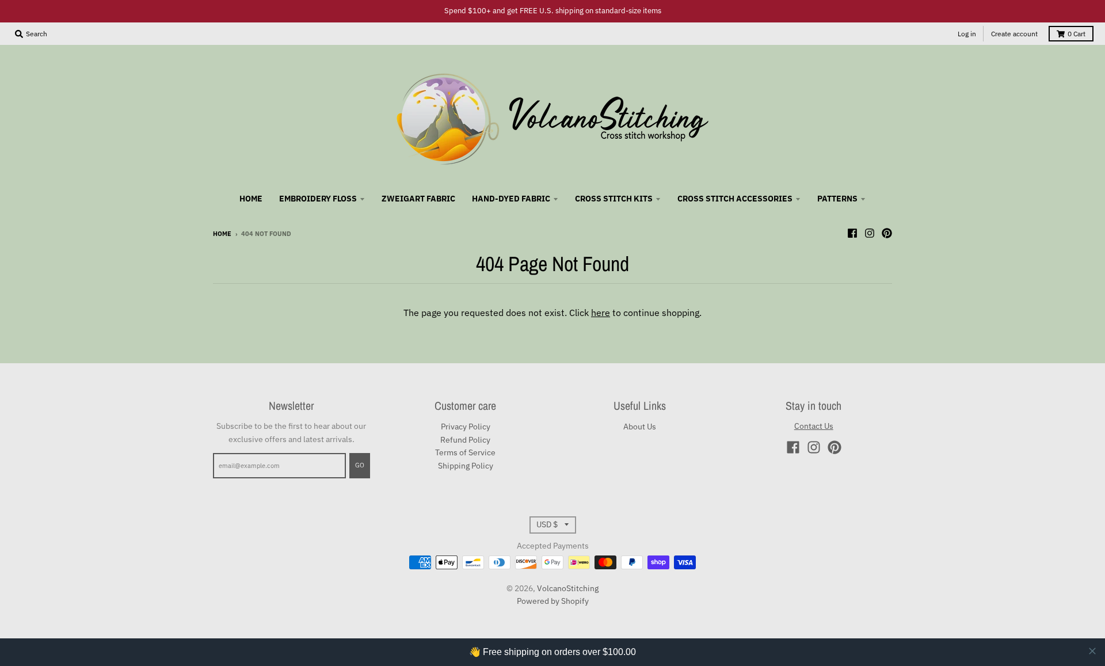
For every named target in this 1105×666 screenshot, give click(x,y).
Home (222, 234)
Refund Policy (465, 440)
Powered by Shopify (553, 601)
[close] (1092, 651)
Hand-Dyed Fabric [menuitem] (511, 198)
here (600, 312)
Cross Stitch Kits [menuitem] (614, 198)
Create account (1014, 33)
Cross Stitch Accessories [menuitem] (734, 198)
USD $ (547, 524)
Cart (1076, 33)
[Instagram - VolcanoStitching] (869, 233)
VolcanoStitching (568, 588)
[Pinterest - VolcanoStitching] (887, 233)
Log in (967, 33)
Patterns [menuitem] (837, 198)
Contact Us (813, 426)
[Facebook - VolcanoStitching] (852, 233)
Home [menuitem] (250, 198)
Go (359, 465)
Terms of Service (465, 452)
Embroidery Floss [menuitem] (318, 198)
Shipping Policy (465, 466)
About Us (639, 426)
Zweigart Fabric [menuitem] (418, 198)
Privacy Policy (465, 426)
